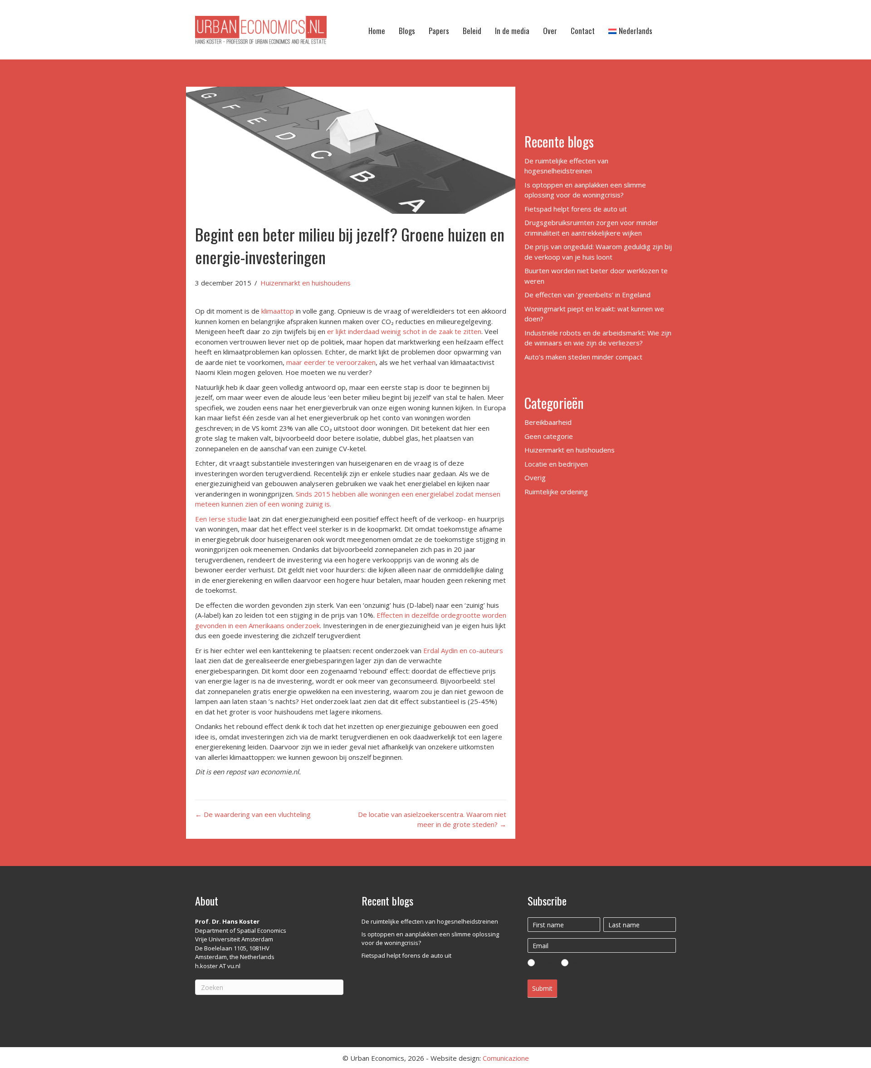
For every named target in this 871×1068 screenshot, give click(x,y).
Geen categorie (548, 436)
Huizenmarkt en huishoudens (305, 282)
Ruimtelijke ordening (556, 491)
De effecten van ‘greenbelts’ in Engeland (587, 294)
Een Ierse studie (221, 518)
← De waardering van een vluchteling (253, 814)
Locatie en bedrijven (556, 463)
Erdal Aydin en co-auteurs (463, 650)
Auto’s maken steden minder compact (583, 356)
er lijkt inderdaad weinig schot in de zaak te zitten (404, 331)
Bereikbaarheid (548, 422)
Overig (535, 477)
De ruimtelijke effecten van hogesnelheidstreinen (430, 921)
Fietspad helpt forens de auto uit (575, 208)
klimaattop (277, 310)
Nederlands (587, 963)
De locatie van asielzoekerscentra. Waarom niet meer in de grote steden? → (432, 819)
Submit (542, 988)
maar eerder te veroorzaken (331, 362)
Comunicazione (506, 1058)
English (547, 963)
